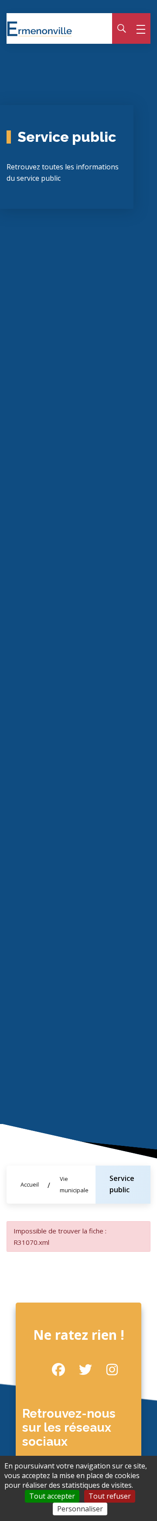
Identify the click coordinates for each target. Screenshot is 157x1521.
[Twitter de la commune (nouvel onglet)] (78, 1369)
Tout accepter (52, 1496)
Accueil (29, 1184)
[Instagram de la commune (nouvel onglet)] (105, 1369)
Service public (121, 1183)
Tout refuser (110, 1496)
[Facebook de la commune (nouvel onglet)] (51, 1369)
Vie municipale (74, 1184)
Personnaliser (80, 1509)
